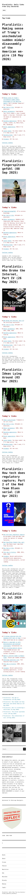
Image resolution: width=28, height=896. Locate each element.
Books (3, 855)
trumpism (8, 462)
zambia (15, 154)
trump (7, 153)
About (3, 858)
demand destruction (20, 147)
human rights (9, 683)
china (9, 257)
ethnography (16, 576)
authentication (14, 680)
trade (3, 153)
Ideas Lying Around (9, 420)
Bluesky (4, 880)
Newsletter (5, 869)
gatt (19, 457)
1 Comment (20, 154)
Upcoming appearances (9, 121)
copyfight (4, 573)
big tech (21, 570)
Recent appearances (9, 126)
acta (20, 568)
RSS (3, 873)
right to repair (13, 684)
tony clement (5, 360)
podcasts (17, 359)
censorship (9, 681)
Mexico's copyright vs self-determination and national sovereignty (12, 644)
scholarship (5, 581)
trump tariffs (16, 360)
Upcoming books (8, 135)
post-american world (12, 151)
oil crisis (4, 461)
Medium (4, 884)
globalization (5, 258)
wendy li (11, 587)
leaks (15, 683)
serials (11, 581)
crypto (9, 573)
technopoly (21, 151)
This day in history (9, 552)
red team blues (11, 580)
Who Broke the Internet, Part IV (13, 320)
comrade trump (11, 147)
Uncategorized (13, 146)
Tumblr (4, 887)
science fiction (6, 685)
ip (10, 258)
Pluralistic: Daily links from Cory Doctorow (13, 892)
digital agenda (5, 149)
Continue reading (7, 142)
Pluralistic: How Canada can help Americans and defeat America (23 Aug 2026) (13, 703)
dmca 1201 (4, 359)
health (3, 683)
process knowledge (16, 258)
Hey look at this (8, 107)
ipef (14, 578)
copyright (15, 681)
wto (15, 260)
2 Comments (19, 260)
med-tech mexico (21, 683)
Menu (4, 10)
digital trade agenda (7, 150)
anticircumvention (6, 357)
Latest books (7, 131)
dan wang (14, 257)
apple (8, 680)
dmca (23, 357)
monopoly (4, 580)
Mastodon (4, 876)
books (3, 571)
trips (11, 260)
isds (14, 459)
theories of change (17, 461)
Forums (4, 862)
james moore (11, 359)
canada (16, 357)
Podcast (4, 865)
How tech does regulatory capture (13, 534)
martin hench (19, 578)
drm (19, 681)
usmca (3, 587)
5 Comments (16, 462)
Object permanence (9, 111)
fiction (22, 576)
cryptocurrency (5, 574)
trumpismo (11, 153)
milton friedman (20, 459)
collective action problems (12, 571)
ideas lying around (10, 458)
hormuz (15, 150)
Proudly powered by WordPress (9, 893)
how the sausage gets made (8, 577)
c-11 (13, 357)
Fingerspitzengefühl (9, 211)
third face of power (11, 583)
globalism (19, 257)
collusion (22, 571)
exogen (22, 681)
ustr (11, 154)
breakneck (4, 257)
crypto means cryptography (18, 573)
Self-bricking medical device (12, 648)
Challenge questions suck (11, 659)
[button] (14, 733)
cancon (3, 681)
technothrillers (17, 581)
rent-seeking (5, 684)
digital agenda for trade (16, 149)
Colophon (6, 139)
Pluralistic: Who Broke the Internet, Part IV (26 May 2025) (13, 274)
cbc (20, 357)
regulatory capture (20, 580)
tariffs (4, 260)
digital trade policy (15, 574)
